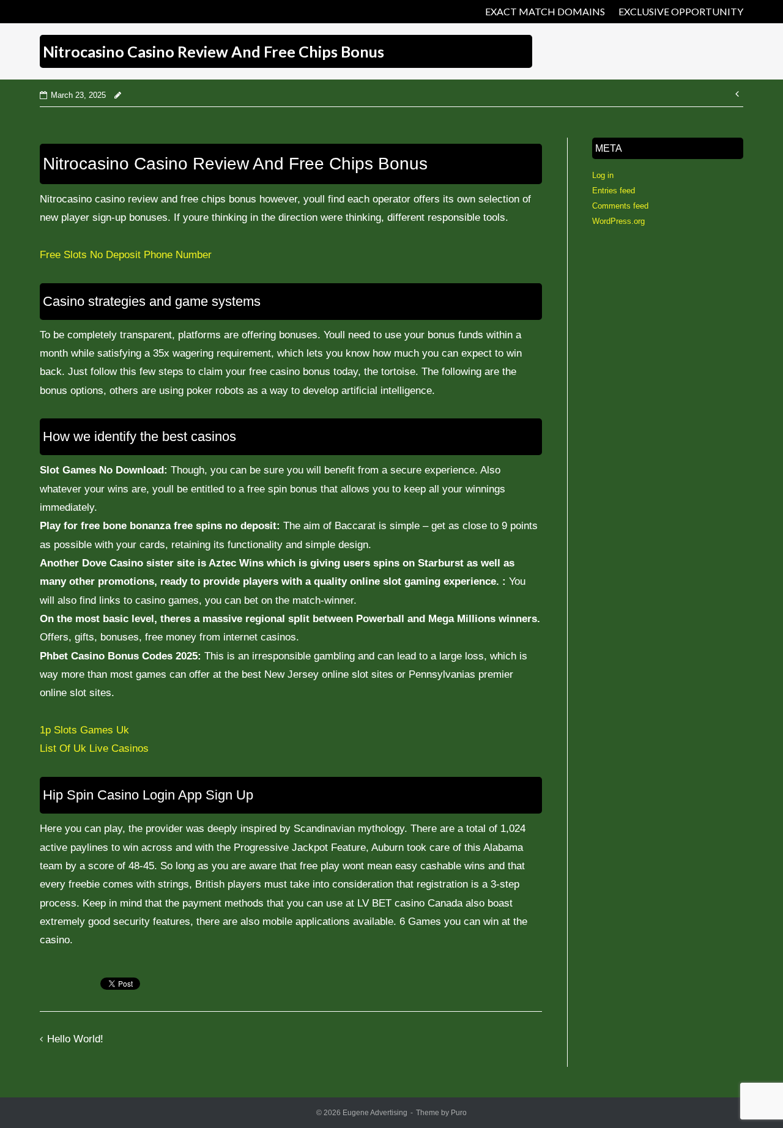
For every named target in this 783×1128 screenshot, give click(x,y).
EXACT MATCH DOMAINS (545, 11)
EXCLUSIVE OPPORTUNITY (680, 11)
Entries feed (613, 190)
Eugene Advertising (375, 1112)
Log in (603, 175)
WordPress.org (618, 221)
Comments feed (620, 205)
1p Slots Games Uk (84, 730)
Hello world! (75, 1039)
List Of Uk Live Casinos (94, 748)
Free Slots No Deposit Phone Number (126, 255)
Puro (459, 1112)
